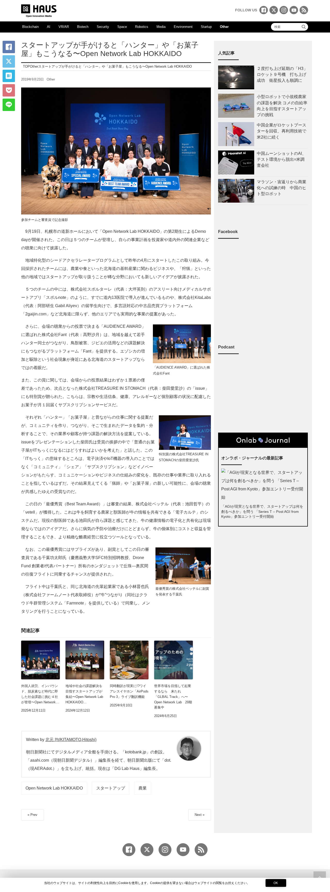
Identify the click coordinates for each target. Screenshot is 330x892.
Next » (199, 815)
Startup (206, 27)
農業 (142, 788)
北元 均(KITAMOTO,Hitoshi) (70, 739)
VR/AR (64, 27)
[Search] (304, 27)
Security (103, 27)
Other (224, 27)
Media (161, 27)
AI (48, 27)
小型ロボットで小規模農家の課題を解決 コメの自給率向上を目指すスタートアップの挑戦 (282, 105)
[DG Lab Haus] (38, 10)
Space (122, 27)
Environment (183, 27)
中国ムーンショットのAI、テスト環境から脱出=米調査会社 (281, 159)
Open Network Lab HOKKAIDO (54, 788)
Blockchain (30, 27)
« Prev (32, 815)
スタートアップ (110, 788)
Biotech (82, 27)
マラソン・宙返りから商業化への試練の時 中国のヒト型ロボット (281, 188)
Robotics (141, 27)
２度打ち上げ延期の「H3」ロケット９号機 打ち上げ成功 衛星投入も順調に (282, 74)
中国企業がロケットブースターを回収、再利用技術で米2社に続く (281, 131)
